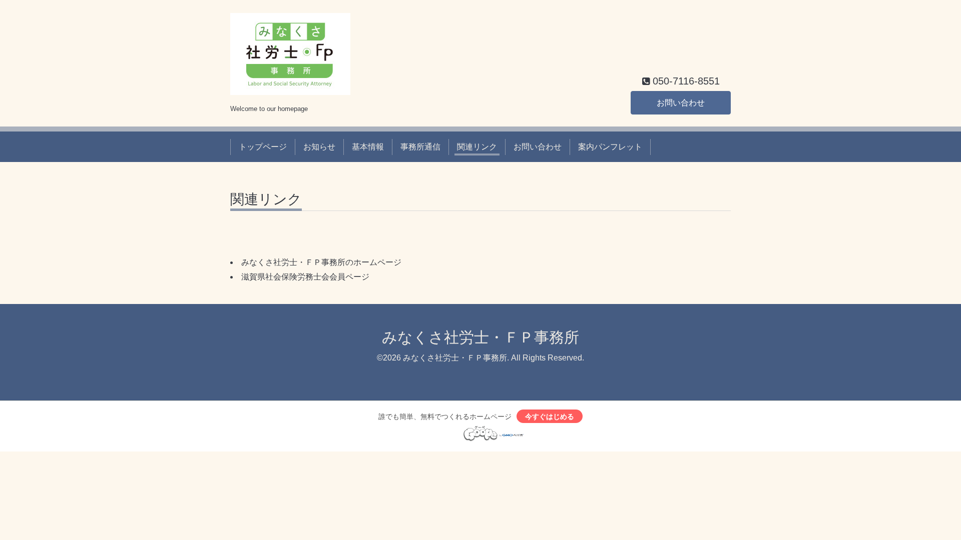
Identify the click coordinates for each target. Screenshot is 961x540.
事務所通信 (420, 146)
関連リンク (477, 146)
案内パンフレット (610, 146)
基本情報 (368, 146)
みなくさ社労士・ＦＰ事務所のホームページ (321, 262)
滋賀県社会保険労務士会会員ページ (305, 276)
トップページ (263, 146)
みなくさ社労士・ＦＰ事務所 (480, 337)
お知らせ (319, 146)
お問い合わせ (681, 102)
